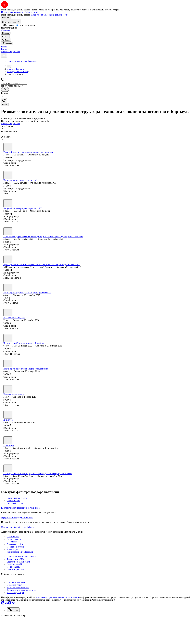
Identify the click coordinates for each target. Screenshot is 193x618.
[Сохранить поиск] (4, 100)
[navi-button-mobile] (4, 55)
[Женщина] (7, 203)
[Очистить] (5, 89)
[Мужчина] (7, 147)
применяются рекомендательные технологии (57, 597)
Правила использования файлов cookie (49, 15)
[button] (4, 46)
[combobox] (14, 83)
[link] (6, 40)
